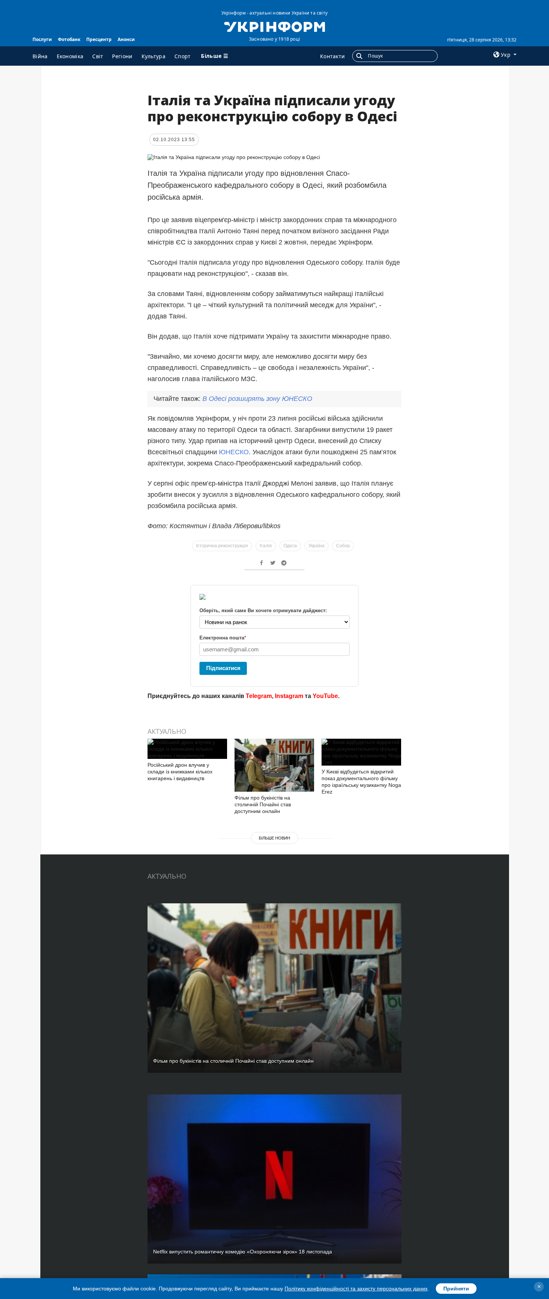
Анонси (126, 39)
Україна (316, 545)
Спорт (182, 56)
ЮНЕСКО (234, 452)
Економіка (70, 56)
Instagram (289, 696)
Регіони (122, 56)
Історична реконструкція (222, 545)
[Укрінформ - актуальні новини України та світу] (274, 26)
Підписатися (223, 668)
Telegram (259, 696)
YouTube (325, 696)
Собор (343, 545)
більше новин (274, 838)
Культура (153, 56)
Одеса (290, 545)
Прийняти (456, 1289)
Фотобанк (69, 39)
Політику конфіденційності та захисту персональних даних (356, 1289)
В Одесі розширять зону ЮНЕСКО (257, 398)
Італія (266, 545)
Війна (40, 56)
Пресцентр (99, 39)
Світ (97, 56)
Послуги (42, 39)
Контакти (332, 56)
